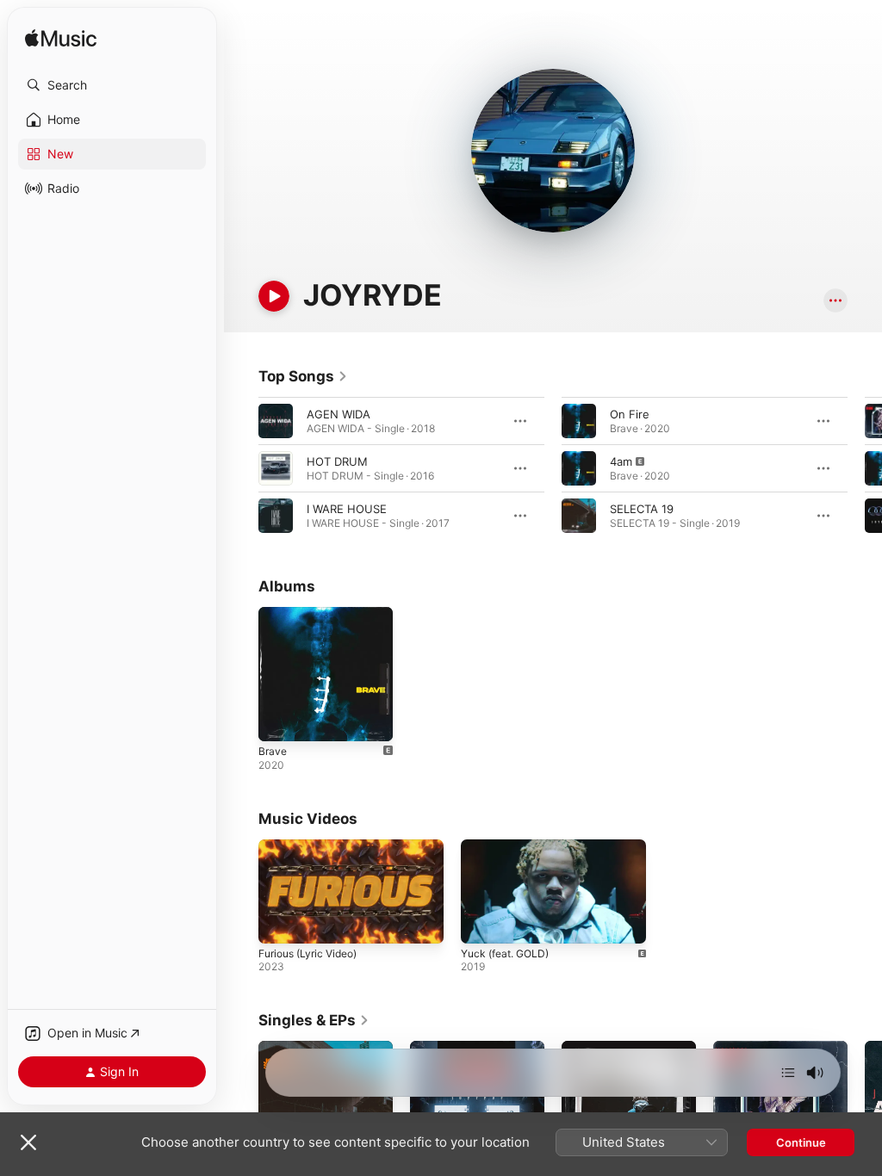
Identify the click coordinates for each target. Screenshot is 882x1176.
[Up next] (788, 1073)
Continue (801, 1142)
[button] (112, 85)
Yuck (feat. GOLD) (505, 953)
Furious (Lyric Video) (307, 953)
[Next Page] (865, 468)
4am (621, 461)
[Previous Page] (241, 468)
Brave (272, 751)
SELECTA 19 (642, 509)
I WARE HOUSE (347, 509)
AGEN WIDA (338, 414)
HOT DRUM (337, 461)
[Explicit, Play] (579, 468)
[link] (303, 376)
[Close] (28, 1142)
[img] (60, 39)
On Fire (629, 414)
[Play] (273, 296)
